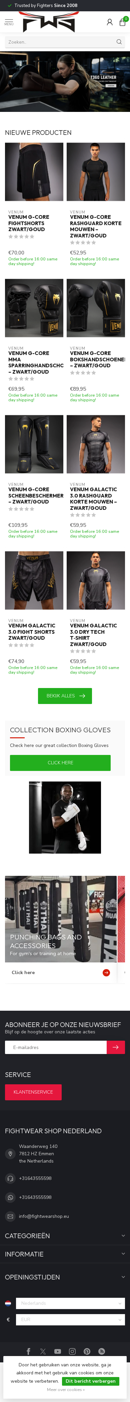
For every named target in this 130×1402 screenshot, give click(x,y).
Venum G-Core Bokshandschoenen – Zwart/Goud (96, 359)
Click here (60, 763)
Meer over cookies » (66, 1389)
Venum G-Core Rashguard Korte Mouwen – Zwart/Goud (96, 226)
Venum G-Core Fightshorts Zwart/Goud (28, 223)
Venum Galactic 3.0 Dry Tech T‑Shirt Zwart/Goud (93, 635)
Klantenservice (33, 1092)
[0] (122, 22)
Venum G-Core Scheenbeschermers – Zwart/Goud (34, 496)
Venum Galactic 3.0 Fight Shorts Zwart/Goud (31, 632)
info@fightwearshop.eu (44, 1216)
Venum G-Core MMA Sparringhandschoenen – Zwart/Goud (34, 362)
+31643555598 (35, 1178)
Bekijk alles (61, 696)
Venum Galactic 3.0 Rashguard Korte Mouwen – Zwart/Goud (93, 499)
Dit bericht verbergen (91, 1381)
